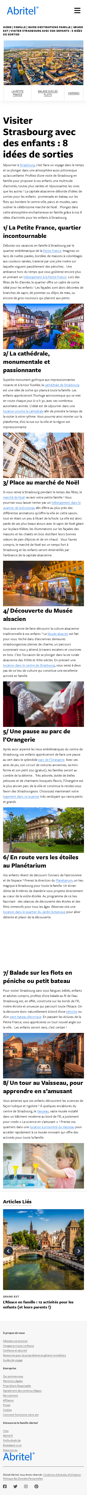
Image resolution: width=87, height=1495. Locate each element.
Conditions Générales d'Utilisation (62, 1475)
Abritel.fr (8, 1435)
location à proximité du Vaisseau (52, 1126)
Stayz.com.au (10, 1450)
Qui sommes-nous (13, 1376)
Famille (20, 27)
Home (7, 27)
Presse (6, 1405)
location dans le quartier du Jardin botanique (34, 911)
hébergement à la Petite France (45, 277)
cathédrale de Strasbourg (62, 384)
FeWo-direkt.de (12, 1440)
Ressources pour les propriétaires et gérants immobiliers (34, 1355)
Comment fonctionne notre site (21, 1415)
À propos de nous (14, 1333)
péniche (71, 1011)
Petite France (52, 250)
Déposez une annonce (15, 1341)
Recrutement (10, 1395)
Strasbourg (27, 165)
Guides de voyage (13, 1360)
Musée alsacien (58, 633)
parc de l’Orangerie (51, 759)
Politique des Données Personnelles (23, 1478)
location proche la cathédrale (23, 411)
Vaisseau (74, 93)
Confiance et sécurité (15, 1350)
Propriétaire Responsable (17, 1386)
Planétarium (64, 880)
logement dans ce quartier (21, 796)
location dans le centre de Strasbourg (29, 665)
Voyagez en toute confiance (18, 1346)
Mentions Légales (13, 1381)
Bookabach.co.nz (12, 1445)
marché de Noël (14, 497)
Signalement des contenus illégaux (22, 1390)
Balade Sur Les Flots (48, 93)
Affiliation (8, 1400)
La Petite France (17, 93)
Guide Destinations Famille (49, 27)
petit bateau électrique (25, 1016)
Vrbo (5, 1431)
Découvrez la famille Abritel (20, 1423)
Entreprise (9, 1368)
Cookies (7, 1410)
